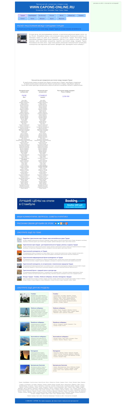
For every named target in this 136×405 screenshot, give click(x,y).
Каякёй (65, 324)
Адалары (56, 302)
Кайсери (61, 352)
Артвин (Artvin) (24, 110)
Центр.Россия (41, 382)
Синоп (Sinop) (24, 164)
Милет (68, 311)
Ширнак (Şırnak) (24, 179)
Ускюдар (61, 302)
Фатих (68, 296)
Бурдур (78, 367)
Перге (76, 338)
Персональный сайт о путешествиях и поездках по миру (52, 4)
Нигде (64, 356)
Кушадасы (64, 309)
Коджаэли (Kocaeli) (24, 142)
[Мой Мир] (64, 223)
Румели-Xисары (62, 300)
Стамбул (21, 384)
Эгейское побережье (29, 387)
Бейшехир (73, 367)
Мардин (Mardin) (24, 151)
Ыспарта (66, 368)
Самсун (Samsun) (24, 161)
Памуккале (70, 312)
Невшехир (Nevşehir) (24, 154)
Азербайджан (32, 15)
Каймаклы (77, 354)
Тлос (75, 324)
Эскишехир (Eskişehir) (24, 187)
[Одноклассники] (61, 223)
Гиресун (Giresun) (24, 126)
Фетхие (55, 324)
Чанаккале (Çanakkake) (24, 174)
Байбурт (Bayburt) (24, 112)
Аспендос (71, 338)
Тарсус (70, 339)
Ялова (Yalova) (24, 188)
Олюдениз (60, 324)
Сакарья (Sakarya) (24, 160)
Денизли (65, 312)
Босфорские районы (72, 300)
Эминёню (69, 295)
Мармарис (56, 312)
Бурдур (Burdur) (24, 121)
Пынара (55, 325)
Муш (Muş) (24, 153)
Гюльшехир (60, 355)
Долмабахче (67, 299)
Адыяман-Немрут (69, 369)
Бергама (70, 309)
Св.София (63, 295)
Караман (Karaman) (24, 137)
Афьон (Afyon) (24, 111)
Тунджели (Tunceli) (24, 170)
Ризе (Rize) (24, 159)
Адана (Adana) (24, 101)
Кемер (59, 338)
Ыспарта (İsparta (24, 181)
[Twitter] (58, 223)
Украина (81, 15)
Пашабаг (76, 352)
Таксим (61, 299)
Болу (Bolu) (24, 120)
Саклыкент (70, 324)
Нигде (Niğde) (24, 156)
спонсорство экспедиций (111, 3)
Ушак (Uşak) (24, 171)
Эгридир (71, 368)
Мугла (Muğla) (24, 152)
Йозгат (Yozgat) (24, 133)
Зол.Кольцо (42, 15)
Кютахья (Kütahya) (24, 148)
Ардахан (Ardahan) (24, 109)
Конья (68, 367)
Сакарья (76, 368)
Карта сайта (39, 395)
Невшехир (56, 352)
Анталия (56, 338)
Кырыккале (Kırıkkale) (24, 147)
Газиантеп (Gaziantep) (24, 124)
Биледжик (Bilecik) (24, 117)
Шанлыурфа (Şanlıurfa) (24, 178)
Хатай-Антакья (69, 393)
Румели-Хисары (60, 385)
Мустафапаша (71, 355)
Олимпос (56, 339)
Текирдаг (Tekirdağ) (24, 167)
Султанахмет (57, 295)
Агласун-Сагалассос (58, 368)
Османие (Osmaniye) (24, 158)
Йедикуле (56, 298)
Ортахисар (65, 354)
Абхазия (42, 18)
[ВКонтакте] (56, 223)
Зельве (55, 354)
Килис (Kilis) (24, 141)
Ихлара (78, 355)
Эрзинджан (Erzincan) (24, 184)
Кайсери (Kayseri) (24, 134)
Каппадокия (77, 389)
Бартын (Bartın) (24, 114)
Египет (23, 18)
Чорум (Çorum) (24, 177)
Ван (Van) (24, 123)
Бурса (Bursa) (24, 122)
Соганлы (56, 356)
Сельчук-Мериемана (59, 387)
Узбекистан (71, 15)
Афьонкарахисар (62, 367)
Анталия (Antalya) (24, 108)
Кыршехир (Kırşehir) (24, 146)
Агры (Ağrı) (24, 100)
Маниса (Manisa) (24, 150)
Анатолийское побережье (24, 389)
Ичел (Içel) (24, 132)
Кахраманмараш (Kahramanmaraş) (24, 140)
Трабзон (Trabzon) (24, 169)
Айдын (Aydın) (24, 103)
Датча (60, 312)
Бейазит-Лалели (57, 296)
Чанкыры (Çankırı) (24, 176)
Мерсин (65, 339)
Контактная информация (49, 395)
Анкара (55, 367)
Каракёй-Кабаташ (71, 298)
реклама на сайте (98, 3)
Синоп (58, 369)
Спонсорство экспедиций (71, 395)
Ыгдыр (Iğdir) (24, 180)
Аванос (55, 355)
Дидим (77, 311)
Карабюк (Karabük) (24, 136)
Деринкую (71, 354)
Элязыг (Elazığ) (24, 183)
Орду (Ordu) (24, 157)
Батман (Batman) (24, 115)
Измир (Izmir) (24, 131)
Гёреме (66, 352)
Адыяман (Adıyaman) (24, 102)
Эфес (60, 311)
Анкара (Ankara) (24, 107)
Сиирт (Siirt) (24, 163)
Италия (57, 382)
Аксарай (64, 296)
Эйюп (60, 298)
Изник (55, 369)
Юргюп (66, 355)
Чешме (59, 309)
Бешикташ (73, 299)
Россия (52, 15)
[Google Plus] (66, 223)
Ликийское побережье (44, 388)
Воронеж (61, 18)
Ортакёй (56, 300)
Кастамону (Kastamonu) (24, 139)
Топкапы (74, 295)
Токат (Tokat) (24, 168)
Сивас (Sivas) (24, 162)
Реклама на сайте (60, 395)
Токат (62, 369)
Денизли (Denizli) (24, 128)
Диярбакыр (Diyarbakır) (24, 129)
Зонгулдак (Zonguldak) (24, 130)
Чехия (32, 18)
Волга (61, 15)
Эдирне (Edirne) (24, 182)
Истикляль (56, 299)
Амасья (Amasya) (24, 105)
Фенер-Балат (74, 296)
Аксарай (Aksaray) (24, 104)
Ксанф (59, 325)
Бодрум (73, 311)
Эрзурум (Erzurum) (24, 186)
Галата (64, 298)
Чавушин (71, 352)
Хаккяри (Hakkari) (24, 172)
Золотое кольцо (34, 382)
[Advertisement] (52, 62)
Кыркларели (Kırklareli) (24, 144)
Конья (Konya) (24, 143)
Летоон (64, 325)
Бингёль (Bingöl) (24, 118)
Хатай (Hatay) (24, 173)
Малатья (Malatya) (24, 149)
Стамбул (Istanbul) (24, 166)
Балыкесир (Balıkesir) (24, 113)
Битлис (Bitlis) (24, 119)
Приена (65, 311)
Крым (52, 18)
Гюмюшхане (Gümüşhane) (24, 127)
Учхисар (60, 354)
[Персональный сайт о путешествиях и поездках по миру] (52, 7)
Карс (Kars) (24, 138)
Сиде (63, 338)
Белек (67, 338)
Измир (55, 309)
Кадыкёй (66, 302)
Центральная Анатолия (41, 392)
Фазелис (61, 339)
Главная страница (31, 395)
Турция (23, 15)
